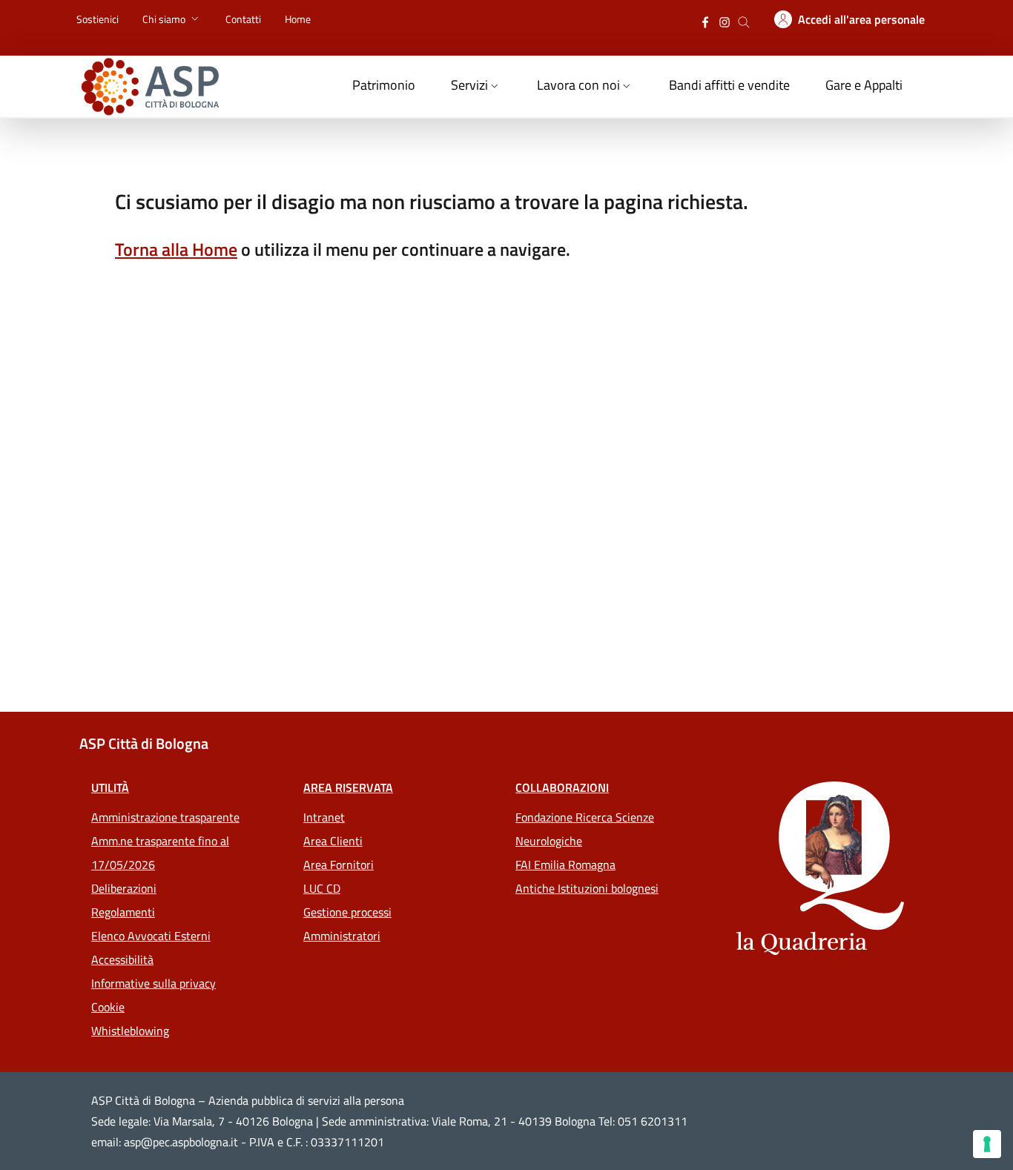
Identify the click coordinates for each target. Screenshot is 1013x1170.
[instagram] (724, 20)
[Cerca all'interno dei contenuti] (743, 20)
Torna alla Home (176, 249)
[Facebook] (705, 20)
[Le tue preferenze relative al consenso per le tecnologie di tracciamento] (987, 1144)
